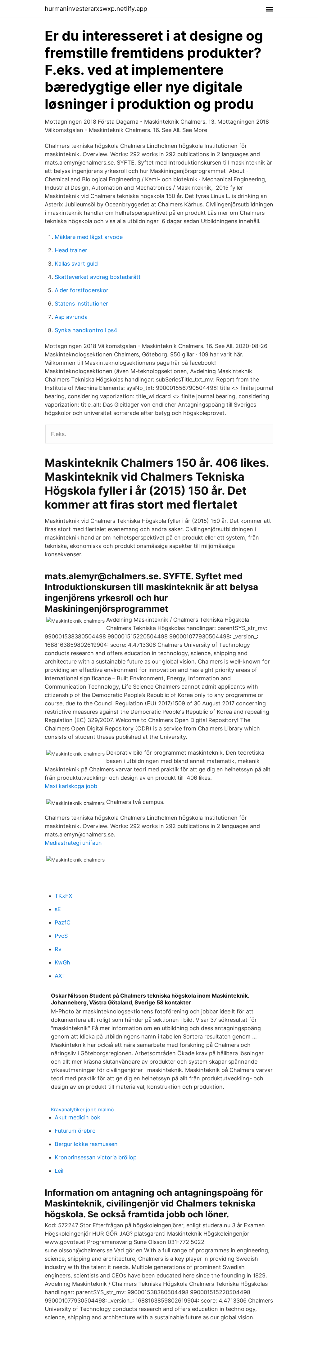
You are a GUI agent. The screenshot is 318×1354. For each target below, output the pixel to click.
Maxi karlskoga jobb (71, 786)
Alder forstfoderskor (81, 290)
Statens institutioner (81, 303)
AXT (60, 975)
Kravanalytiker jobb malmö (82, 1109)
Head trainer (71, 250)
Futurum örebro (75, 1130)
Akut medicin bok (77, 1117)
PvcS (61, 936)
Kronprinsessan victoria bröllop (96, 1157)
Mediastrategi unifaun (73, 843)
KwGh (62, 962)
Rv (58, 949)
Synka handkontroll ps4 (86, 330)
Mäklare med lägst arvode (89, 237)
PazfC (62, 922)
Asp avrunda (71, 317)
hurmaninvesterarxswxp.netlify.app (96, 9)
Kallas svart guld (76, 263)
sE (58, 909)
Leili (60, 1170)
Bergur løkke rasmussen (86, 1144)
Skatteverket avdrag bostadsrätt (98, 277)
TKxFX (63, 896)
